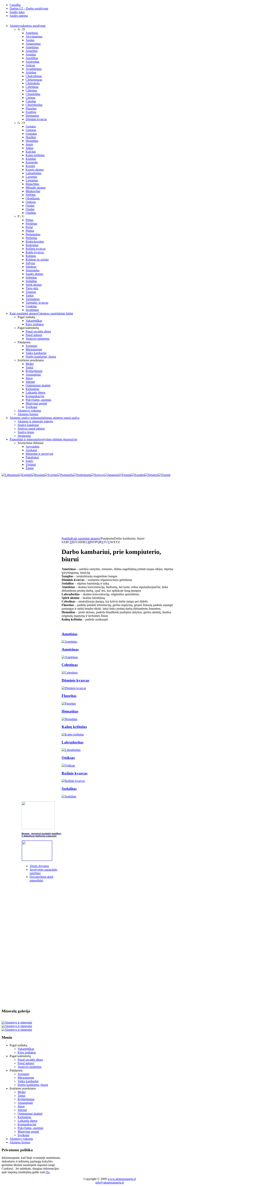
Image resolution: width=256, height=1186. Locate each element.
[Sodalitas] (69, 796)
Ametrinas (70, 649)
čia (47, 1172)
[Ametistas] (69, 641)
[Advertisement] (128, 507)
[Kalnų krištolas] (73, 734)
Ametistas (69, 634)
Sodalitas (69, 789)
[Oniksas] (68, 765)
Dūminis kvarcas (75, 680)
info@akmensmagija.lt (109, 1182)
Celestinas (70, 665)
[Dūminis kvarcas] (74, 688)
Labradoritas (72, 742)
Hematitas (70, 711)
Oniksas (68, 758)
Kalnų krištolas (74, 727)
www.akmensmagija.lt (122, 1179)
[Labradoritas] (71, 750)
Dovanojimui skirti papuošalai (41, 878)
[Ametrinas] (70, 657)
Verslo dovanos (39, 866)
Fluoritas (69, 696)
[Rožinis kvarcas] (73, 781)
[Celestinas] (70, 672)
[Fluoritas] (69, 703)
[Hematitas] (69, 719)
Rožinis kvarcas (74, 773)
